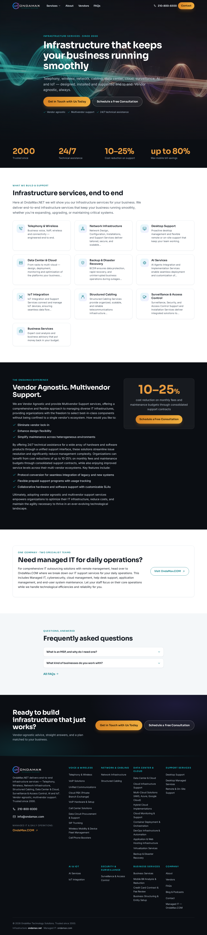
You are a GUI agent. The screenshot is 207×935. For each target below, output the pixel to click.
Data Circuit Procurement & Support (82, 815)
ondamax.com (64, 928)
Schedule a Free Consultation (117, 101)
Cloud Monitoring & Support (144, 815)
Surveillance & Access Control (113, 878)
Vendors (83, 5)
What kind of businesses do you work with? (74, 663)
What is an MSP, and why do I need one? (71, 652)
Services (52, 5)
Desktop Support (175, 774)
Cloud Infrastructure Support (144, 785)
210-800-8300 (27, 809)
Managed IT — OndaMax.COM (174, 906)
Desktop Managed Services (176, 782)
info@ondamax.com (30, 816)
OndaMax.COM (23, 830)
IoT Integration (77, 879)
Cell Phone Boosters (80, 837)
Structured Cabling (111, 781)
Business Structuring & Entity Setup (145, 898)
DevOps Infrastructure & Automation (146, 832)
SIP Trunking (76, 823)
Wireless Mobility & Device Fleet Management (83, 830)
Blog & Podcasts (175, 892)
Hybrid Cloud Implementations (142, 806)
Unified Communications (82, 787)
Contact (186, 5)
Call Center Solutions (80, 808)
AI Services (75, 873)
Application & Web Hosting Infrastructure (145, 841)
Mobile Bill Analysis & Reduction (144, 881)
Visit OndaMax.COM (167, 571)
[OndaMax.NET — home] (26, 6)
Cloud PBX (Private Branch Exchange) (79, 794)
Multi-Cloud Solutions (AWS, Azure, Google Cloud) (145, 796)
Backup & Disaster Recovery (143, 855)
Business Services (143, 873)
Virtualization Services (145, 848)
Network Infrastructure (113, 774)
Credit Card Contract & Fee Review (145, 889)
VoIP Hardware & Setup (81, 801)
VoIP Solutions (77, 781)
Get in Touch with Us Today (67, 101)
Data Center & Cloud (144, 778)
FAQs (97, 5)
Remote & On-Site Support (175, 790)
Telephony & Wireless (80, 774)
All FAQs (49, 674)
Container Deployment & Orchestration (146, 824)
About (69, 5)
